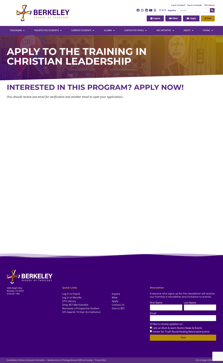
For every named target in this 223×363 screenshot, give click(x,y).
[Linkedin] (146, 10)
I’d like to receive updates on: (166, 324)
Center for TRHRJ (134, 30)
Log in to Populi (178, 5)
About (187, 30)
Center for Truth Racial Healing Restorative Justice (181, 331)
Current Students (81, 30)
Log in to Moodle (194, 5)
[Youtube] (151, 10)
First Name (156, 302)
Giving (206, 30)
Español (172, 10)
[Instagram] (142, 10)
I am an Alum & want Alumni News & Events (177, 327)
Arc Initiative (163, 30)
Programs (16, 30)
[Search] (212, 10)
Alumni (108, 30)
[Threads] (155, 10)
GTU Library (209, 5)
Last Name (190, 302)
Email (153, 313)
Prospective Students (46, 30)
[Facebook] (138, 10)
